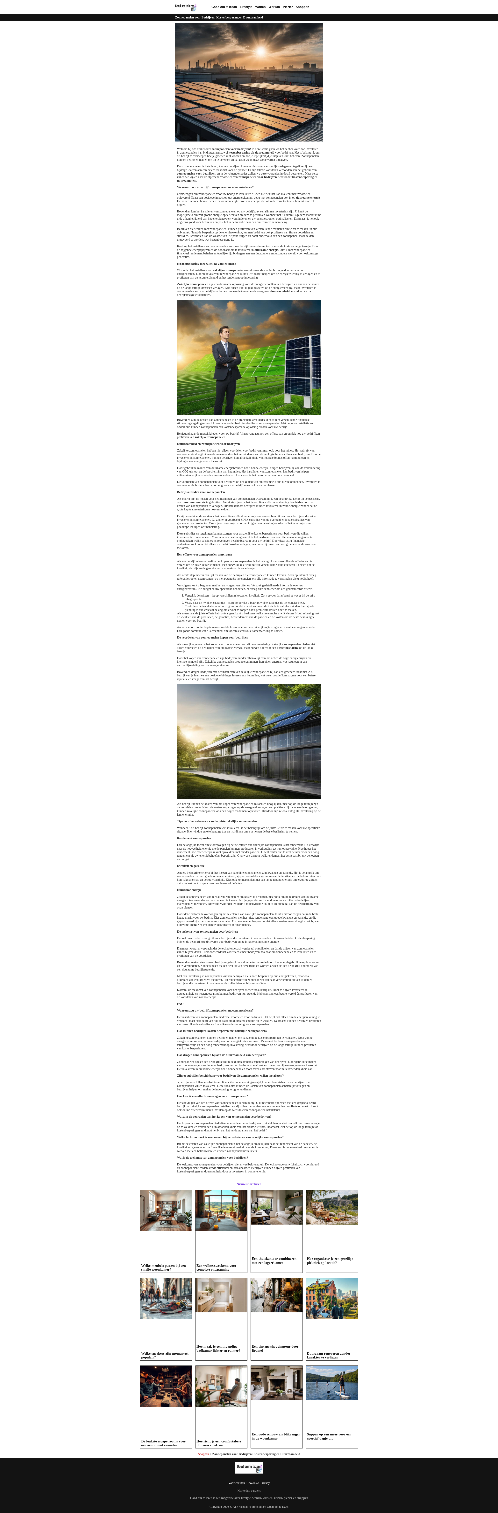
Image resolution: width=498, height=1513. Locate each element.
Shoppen (302, 7)
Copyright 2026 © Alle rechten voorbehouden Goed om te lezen (249, 1506)
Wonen (260, 7)
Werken (274, 7)
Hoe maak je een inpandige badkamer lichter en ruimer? (218, 1348)
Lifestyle (246, 7)
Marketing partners (249, 1490)
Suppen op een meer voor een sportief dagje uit (329, 1436)
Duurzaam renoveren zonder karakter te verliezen (328, 1355)
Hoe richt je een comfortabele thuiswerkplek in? (218, 1443)
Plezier (288, 7)
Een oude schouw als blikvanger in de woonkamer (276, 1436)
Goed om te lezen (224, 7)
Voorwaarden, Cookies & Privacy (249, 1483)
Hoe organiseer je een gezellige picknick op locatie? (330, 1261)
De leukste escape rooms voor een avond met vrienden (163, 1443)
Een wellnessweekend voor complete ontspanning (216, 1268)
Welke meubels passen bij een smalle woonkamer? (163, 1268)
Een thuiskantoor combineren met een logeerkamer (274, 1261)
